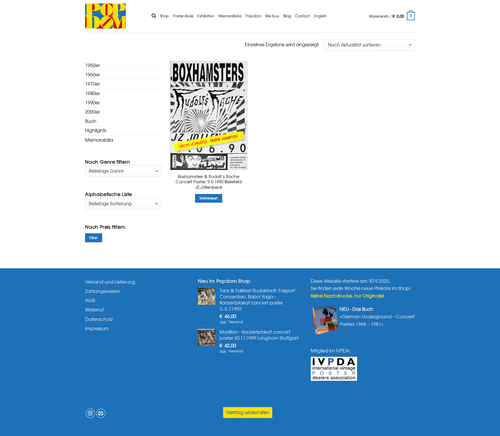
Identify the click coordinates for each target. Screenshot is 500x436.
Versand (235, 321)
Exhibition (205, 16)
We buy (272, 16)
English (320, 16)
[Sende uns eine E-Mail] (101, 413)
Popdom (253, 16)
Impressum (97, 328)
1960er (92, 74)
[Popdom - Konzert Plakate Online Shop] (114, 16)
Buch (90, 120)
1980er (92, 93)
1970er (92, 83)
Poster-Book (183, 16)
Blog (287, 16)
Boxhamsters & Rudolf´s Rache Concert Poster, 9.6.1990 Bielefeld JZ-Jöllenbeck (209, 182)
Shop (164, 16)
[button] (392, 16)
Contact (302, 16)
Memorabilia (230, 16)
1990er (92, 102)
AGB (90, 300)
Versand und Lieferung (110, 281)
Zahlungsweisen (102, 290)
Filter (93, 237)
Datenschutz (99, 318)
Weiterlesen (208, 198)
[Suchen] (154, 15)
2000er (92, 111)
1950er (92, 65)
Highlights (95, 130)
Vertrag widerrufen (247, 412)
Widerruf (94, 309)
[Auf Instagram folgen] (90, 413)
